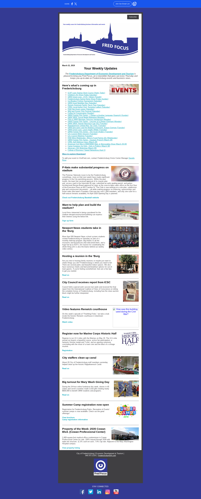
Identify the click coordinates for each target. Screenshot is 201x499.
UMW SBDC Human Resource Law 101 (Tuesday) (87, 124)
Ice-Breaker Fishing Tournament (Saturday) (85, 101)
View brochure (68, 417)
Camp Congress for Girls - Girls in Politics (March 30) (89, 146)
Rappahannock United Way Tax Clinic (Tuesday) (87, 126)
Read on (65, 275)
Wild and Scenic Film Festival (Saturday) (84, 111)
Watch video (67, 322)
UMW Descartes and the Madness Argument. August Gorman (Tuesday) (96, 128)
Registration (67, 350)
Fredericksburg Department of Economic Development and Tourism (101, 74)
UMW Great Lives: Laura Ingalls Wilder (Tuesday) (87, 130)
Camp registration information (75, 420)
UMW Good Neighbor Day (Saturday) (82, 103)
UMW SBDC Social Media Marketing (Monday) (86, 117)
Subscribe (133, 17)
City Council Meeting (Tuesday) (80, 136)
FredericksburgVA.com (107, 455)
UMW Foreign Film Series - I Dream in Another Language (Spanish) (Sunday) (98, 115)
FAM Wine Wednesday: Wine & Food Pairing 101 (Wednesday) (92, 138)
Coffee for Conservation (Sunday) (81, 113)
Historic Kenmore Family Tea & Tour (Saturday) (86, 105)
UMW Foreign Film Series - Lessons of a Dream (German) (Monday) (95, 121)
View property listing (71, 448)
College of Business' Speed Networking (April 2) (86, 150)
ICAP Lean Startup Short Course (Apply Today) (86, 93)
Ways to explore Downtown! (74, 154)
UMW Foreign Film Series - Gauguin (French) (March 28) (90, 140)
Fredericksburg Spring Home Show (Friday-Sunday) (88, 99)
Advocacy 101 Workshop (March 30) (82, 148)
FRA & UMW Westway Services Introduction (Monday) (89, 119)
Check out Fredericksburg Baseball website (80, 198)
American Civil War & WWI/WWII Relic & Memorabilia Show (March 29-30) (97, 144)
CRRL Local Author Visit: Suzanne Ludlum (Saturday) (89, 107)
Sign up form (67, 221)
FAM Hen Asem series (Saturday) (81, 109)
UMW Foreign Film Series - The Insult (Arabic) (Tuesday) (90, 132)
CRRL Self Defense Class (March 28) (82, 142)
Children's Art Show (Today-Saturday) (82, 95)
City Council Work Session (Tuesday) (82, 134)
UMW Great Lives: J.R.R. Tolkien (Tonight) (84, 97)
